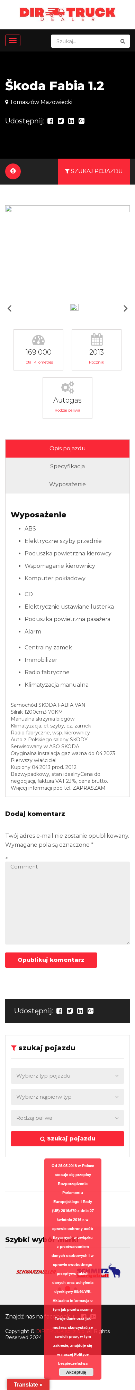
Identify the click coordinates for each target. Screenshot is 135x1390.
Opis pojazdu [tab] (68, 448)
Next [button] (126, 308)
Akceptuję (76, 1372)
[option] (67, 252)
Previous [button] (9, 308)
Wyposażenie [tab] (67, 484)
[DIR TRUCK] (67, 14)
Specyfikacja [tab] (67, 466)
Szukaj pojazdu (70, 1138)
